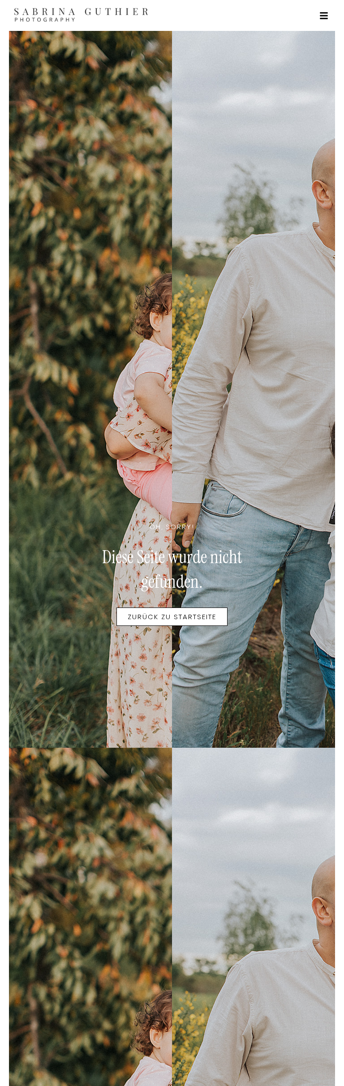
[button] (324, 15)
